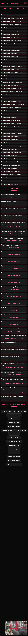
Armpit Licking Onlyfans (14, 460)
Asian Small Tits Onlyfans (14, 415)
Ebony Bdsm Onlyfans (14, 445)
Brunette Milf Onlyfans (14, 437)
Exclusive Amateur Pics (10, 3)
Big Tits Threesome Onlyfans (14, 464)
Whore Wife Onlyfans (14, 449)
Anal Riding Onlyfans (14, 418)
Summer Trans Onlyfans (14, 456)
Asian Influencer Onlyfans (14, 441)
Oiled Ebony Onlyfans (7, 430)
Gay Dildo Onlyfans (14, 433)
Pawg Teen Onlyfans (21, 430)
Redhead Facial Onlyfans (14, 426)
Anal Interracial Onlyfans (8, 411)
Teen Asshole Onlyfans (14, 422)
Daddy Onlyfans (22, 411)
